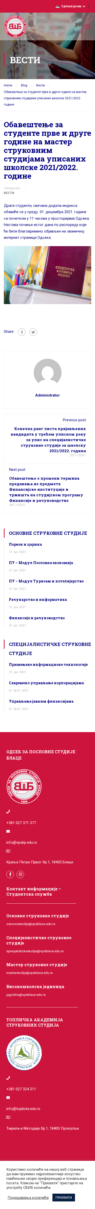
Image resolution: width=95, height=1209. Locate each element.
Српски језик (71, 6)
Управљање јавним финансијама (41, 701)
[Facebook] (22, 332)
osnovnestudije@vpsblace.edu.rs (30, 924)
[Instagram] (20, 874)
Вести (9, 193)
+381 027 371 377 (21, 823)
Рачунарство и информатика (38, 599)
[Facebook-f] (10, 874)
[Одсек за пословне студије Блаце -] (15, 27)
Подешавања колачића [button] (28, 1197)
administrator (47, 395)
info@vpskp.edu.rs (21, 842)
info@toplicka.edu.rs (23, 1108)
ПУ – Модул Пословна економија (41, 562)
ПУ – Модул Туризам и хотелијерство (46, 581)
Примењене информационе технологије (48, 664)
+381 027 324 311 (21, 1089)
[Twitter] (33, 332)
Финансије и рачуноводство (37, 617)
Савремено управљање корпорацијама (46, 682)
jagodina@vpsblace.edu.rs (26, 995)
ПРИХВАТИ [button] (63, 1197)
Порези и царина (25, 544)
